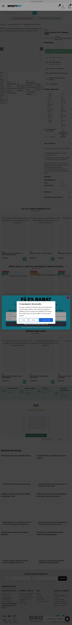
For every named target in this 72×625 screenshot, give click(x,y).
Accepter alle (46, 320)
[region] (36, 312)
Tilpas (23, 320)
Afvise (34, 320)
